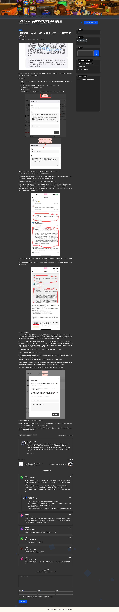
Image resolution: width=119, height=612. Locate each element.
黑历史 (20, 30)
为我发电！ (82, 40)
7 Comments (41, 39)
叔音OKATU (31, 442)
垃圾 (20, 435)
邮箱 (39, 590)
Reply (70, 476)
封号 (24, 435)
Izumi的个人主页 (81, 66)
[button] (91, 22)
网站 (57, 590)
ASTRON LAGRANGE (82, 69)
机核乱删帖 (29, 435)
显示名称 (21, 590)
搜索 (80, 47)
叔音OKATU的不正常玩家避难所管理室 (40, 21)
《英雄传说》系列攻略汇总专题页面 (85, 63)
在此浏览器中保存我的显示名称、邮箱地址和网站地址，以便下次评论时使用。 (37, 596)
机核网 (35, 435)
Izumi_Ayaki (28, 514)
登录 (78, 32)
